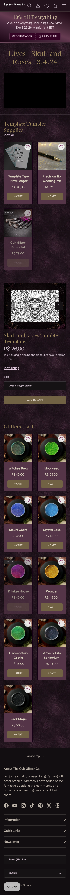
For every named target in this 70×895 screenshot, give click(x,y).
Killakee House (18, 591)
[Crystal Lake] (52, 510)
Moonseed (51, 468)
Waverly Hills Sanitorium (52, 655)
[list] (35, 306)
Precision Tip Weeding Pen (51, 178)
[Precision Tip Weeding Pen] (52, 156)
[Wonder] (52, 571)
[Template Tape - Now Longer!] (18, 156)
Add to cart (35, 400)
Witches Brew (18, 468)
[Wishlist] (46, 6)
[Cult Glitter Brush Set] (18, 223)
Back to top (33, 756)
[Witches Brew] (18, 448)
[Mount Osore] (18, 510)
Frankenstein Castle (18, 655)
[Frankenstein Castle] (18, 633)
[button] (55, 6)
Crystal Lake (52, 530)
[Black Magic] (18, 699)
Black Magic (18, 719)
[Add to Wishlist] (27, 147)
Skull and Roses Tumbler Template (32, 338)
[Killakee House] (18, 571)
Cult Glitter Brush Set (18, 245)
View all (9, 135)
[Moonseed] (52, 448)
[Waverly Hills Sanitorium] (52, 633)
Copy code (50, 36)
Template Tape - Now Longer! (18, 178)
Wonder (52, 591)
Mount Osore (18, 530)
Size (6, 377)
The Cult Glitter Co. (23, 885)
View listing (11, 368)
